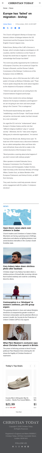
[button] (3, 3)
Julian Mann (7, 24)
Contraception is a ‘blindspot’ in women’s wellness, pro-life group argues (18, 304)
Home (5, 8)
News (11, 8)
